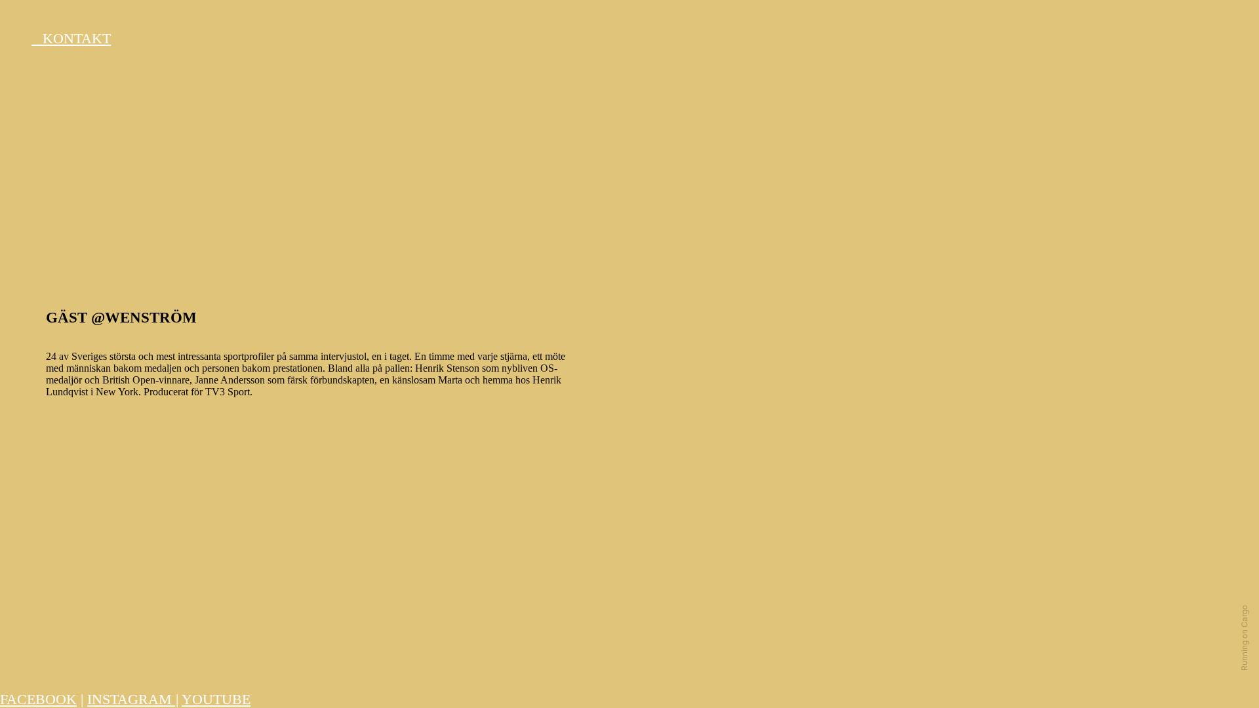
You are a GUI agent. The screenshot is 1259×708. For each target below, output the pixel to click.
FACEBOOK (38, 699)
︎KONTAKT (71, 39)
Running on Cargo (1244, 638)
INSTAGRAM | (132, 699)
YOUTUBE (216, 699)
